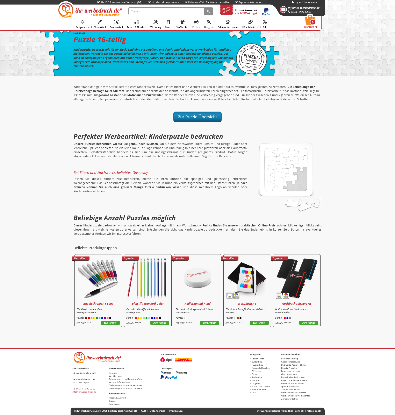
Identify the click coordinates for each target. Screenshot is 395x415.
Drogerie (209, 27)
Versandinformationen (120, 382)
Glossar (112, 400)
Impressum (310, 2)
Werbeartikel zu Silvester (293, 392)
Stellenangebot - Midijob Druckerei (126, 388)
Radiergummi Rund (197, 303)
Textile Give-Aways (290, 389)
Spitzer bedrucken (290, 386)
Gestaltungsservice (290, 361)
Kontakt (113, 372)
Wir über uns (115, 375)
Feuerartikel (116, 27)
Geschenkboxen (289, 374)
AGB (143, 411)
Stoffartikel (182, 27)
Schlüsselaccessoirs (228, 27)
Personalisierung (289, 358)
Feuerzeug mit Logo (290, 371)
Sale (265, 27)
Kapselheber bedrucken (292, 377)
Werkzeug (155, 27)
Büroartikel (100, 27)
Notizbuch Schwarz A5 (296, 303)
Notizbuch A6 (247, 303)
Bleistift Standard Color (148, 303)
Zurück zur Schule (290, 398)
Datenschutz (157, 411)
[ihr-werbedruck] (89, 10)
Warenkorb (310, 22)
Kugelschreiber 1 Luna (98, 303)
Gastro (168, 27)
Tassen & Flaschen (136, 27)
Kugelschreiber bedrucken (294, 380)
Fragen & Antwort (117, 397)
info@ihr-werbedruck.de (303, 8)
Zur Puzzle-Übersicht (197, 117)
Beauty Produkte (289, 367)
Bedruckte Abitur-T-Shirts (293, 364)
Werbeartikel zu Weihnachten (295, 395)
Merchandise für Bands (292, 383)
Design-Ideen (82, 27)
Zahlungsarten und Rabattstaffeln (125, 379)
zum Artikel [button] (110, 322)
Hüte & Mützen (250, 27)
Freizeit (196, 27)
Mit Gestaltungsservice (165, 2)
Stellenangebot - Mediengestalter (125, 385)
